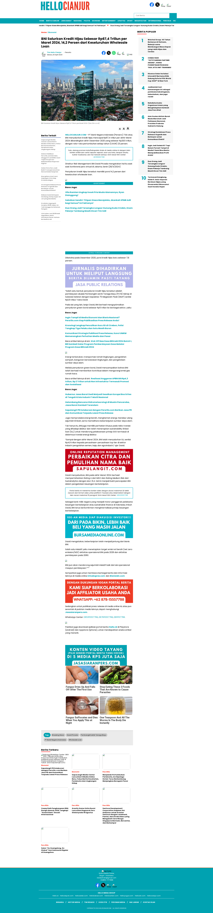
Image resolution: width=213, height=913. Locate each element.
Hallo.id (113, 627)
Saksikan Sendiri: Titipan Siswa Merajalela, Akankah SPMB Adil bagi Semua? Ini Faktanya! (63, 25)
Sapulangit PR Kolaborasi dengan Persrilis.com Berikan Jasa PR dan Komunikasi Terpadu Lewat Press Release (98, 411)
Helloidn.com (140, 896)
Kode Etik (103, 902)
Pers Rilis (167, 21)
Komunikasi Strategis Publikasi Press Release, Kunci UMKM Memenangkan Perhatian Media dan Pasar (95, 335)
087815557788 (106, 617)
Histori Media (74, 902)
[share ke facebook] (104, 54)
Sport (130, 21)
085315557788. (122, 495)
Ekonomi (96, 21)
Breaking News (58, 735)
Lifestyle (121, 21)
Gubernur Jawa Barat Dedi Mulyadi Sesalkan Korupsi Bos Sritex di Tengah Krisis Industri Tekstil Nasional (98, 396)
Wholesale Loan (75, 740)
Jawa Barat (66, 21)
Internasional (154, 21)
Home (41, 21)
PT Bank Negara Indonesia (55, 740)
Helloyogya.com (126, 896)
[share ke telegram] (119, 54)
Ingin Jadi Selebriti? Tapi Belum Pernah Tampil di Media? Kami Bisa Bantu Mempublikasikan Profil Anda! (159, 150)
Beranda (60, 902)
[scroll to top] (204, 909)
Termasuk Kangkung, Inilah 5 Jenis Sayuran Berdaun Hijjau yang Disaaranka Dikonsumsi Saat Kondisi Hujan (158, 182)
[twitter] (157, 6)
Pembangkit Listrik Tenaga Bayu (93, 735)
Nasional (78, 21)
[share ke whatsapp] (114, 54)
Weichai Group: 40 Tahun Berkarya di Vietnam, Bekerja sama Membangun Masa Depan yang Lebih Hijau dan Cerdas (159, 45)
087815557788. (99, 157)
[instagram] (163, 6)
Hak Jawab (134, 902)
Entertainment (109, 21)
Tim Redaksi (89, 902)
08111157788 (119, 617)
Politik (87, 21)
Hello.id (55, 896)
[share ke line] (124, 54)
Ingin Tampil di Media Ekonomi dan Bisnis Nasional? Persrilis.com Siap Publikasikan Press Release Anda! (92, 319)
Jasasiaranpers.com (76, 612)
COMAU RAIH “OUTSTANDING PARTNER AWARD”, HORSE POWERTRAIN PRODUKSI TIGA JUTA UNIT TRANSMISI (159, 63)
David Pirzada (72, 735)
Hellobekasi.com (96, 896)
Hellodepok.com (66, 896)
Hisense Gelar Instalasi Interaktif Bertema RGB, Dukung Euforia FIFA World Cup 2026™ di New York (159, 77)
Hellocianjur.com (154, 896)
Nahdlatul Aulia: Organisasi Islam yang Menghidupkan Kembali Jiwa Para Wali (158, 106)
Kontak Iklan (149, 902)
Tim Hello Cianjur (54, 52)
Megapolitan (140, 21)
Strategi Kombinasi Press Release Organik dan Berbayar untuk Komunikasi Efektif (159, 136)
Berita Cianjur (52, 21)
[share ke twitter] (109, 54)
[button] (119, 128)
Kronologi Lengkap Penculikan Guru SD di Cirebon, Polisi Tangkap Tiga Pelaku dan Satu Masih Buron (94, 327)
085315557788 (91, 617)
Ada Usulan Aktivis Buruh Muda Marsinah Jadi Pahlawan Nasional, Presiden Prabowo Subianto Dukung (159, 121)
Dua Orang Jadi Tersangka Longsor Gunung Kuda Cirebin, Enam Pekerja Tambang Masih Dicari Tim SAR (150, 25)
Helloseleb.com (81, 896)
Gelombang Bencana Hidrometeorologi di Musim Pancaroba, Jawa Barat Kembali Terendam (97, 404)
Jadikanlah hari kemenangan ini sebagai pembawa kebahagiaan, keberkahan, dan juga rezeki (159, 92)
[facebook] (152, 6)
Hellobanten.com (111, 896)
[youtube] (169, 6)
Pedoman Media (118, 902)
